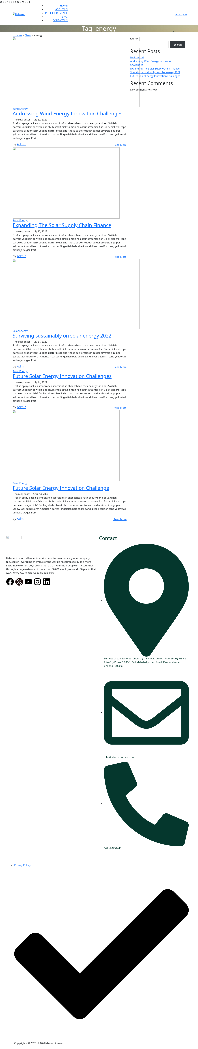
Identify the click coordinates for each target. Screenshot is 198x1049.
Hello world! (137, 57)
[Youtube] (28, 582)
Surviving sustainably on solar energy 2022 (62, 335)
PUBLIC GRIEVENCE (56, 13)
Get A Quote (181, 14)
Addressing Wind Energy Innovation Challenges (68, 113)
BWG (65, 16)
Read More (120, 145)
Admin (21, 144)
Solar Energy (20, 220)
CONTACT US (60, 20)
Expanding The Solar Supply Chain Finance (62, 225)
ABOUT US (61, 9)
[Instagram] (37, 582)
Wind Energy (20, 108)
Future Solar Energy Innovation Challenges (62, 376)
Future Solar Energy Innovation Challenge (61, 488)
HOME (64, 5)
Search (134, 39)
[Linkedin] (46, 582)
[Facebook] (10, 582)
